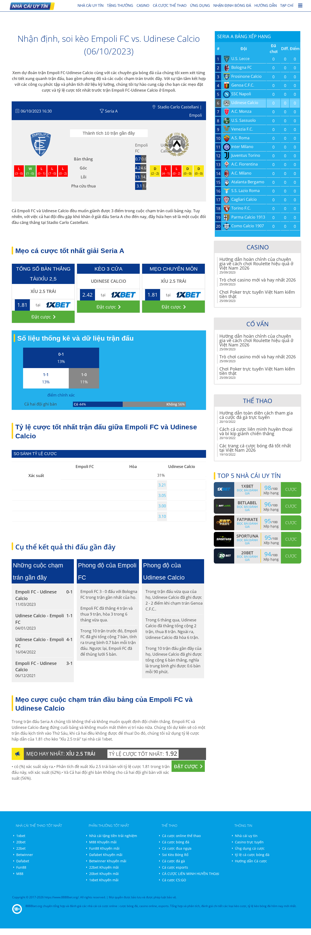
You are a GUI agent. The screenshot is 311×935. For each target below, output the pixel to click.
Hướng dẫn (265, 5)
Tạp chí (286, 5)
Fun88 (21, 867)
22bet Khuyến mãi (104, 867)
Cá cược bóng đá (175, 842)
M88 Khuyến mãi (103, 842)
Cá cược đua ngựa (176, 848)
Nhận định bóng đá (232, 5)
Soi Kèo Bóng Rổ (175, 854)
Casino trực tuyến (249, 842)
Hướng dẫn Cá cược (251, 861)
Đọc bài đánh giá (247, 491)
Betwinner (24, 854)
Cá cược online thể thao (181, 835)
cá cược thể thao (170, 5)
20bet (21, 842)
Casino (143, 5)
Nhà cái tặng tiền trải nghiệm (113, 835)
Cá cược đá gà (173, 861)
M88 (19, 873)
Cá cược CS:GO (174, 880)
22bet (21, 848)
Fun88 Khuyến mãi (104, 848)
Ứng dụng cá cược (250, 848)
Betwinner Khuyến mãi (107, 861)
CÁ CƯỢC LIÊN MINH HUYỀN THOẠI (190, 873)
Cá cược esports (175, 867)
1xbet (20, 835)
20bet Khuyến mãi (104, 873)
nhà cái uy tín (91, 5)
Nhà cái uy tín (246, 835)
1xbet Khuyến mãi (104, 880)
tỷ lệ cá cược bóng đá (252, 854)
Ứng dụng (200, 5)
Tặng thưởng (120, 5)
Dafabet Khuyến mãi (105, 854)
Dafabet (22, 861)
